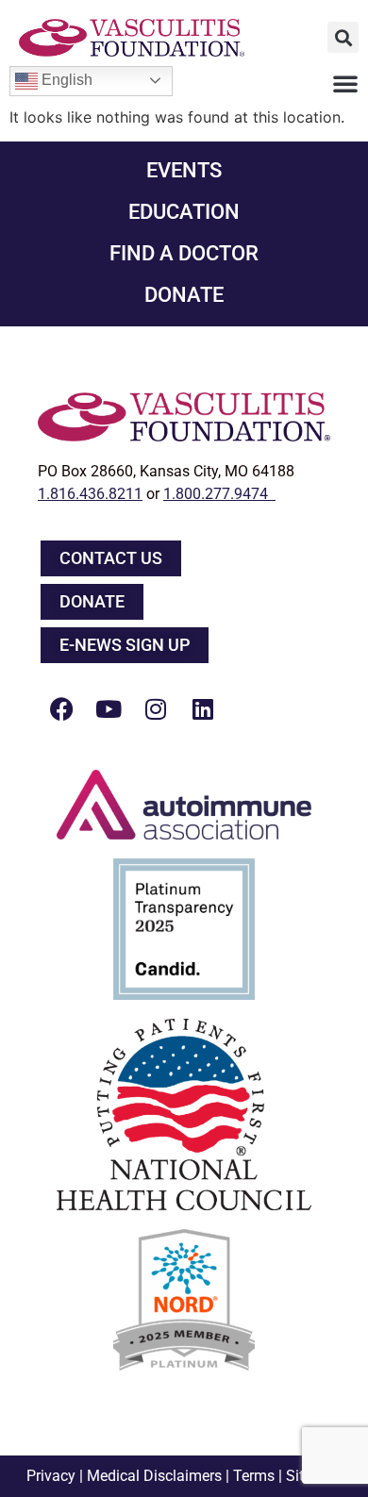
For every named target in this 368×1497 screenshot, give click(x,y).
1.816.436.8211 (90, 494)
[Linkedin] (202, 708)
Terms (254, 1476)
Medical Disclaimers (154, 1476)
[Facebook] (61, 708)
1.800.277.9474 (219, 494)
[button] (343, 37)
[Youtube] (108, 708)
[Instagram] (155, 708)
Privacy (50, 1476)
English (65, 80)
